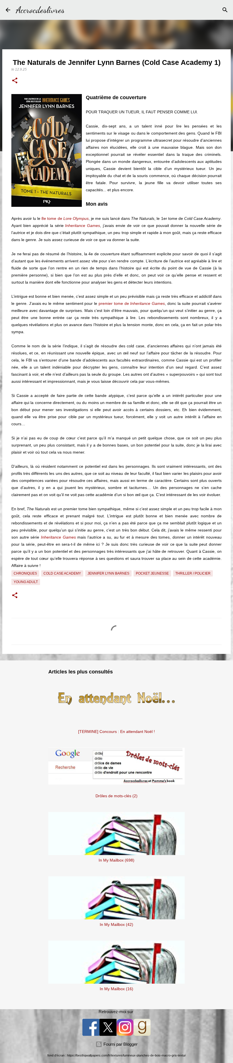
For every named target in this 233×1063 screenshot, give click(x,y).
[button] (14, 81)
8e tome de (64, 218)
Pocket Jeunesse (152, 573)
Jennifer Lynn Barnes (108, 573)
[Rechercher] (72, 10)
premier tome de (132, 303)
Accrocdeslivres (40, 10)
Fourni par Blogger (120, 1044)
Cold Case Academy (62, 573)
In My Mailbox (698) (116, 860)
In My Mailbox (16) (116, 989)
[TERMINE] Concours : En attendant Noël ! (116, 731)
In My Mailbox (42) (116, 924)
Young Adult (26, 582)
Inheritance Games (82, 225)
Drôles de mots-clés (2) (116, 796)
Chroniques (25, 573)
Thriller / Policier (193, 573)
